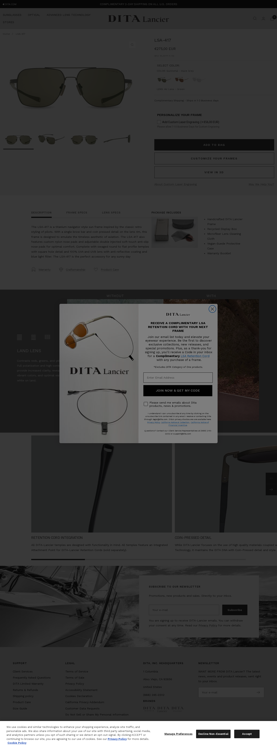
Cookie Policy (17, 742)
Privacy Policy (117, 739)
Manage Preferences (178, 733)
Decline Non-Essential (213, 733)
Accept (247, 733)
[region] (138, 734)
